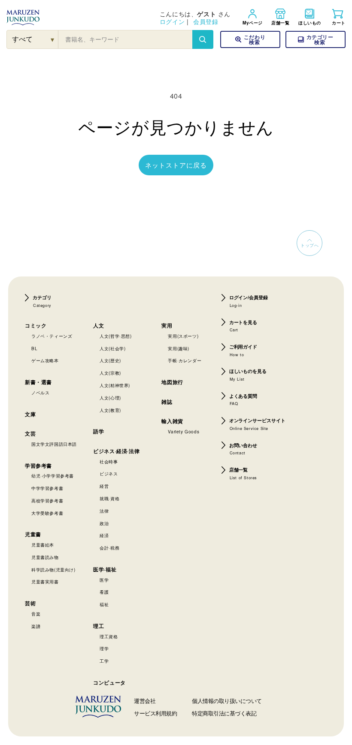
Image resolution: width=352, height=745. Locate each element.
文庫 (30, 414)
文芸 (30, 433)
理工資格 (109, 637)
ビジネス (109, 474)
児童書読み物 (45, 557)
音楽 (35, 614)
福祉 (104, 604)
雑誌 (166, 402)
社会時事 (109, 462)
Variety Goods (183, 432)
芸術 (30, 603)
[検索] (202, 39)
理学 (104, 649)
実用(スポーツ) (183, 336)
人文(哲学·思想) (115, 336)
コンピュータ (109, 682)
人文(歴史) (110, 360)
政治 (104, 523)
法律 (104, 511)
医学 (104, 580)
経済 (104, 535)
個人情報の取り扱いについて (227, 701)
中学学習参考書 (47, 488)
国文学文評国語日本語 (54, 444)
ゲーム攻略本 (45, 360)
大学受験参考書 (47, 513)
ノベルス (40, 393)
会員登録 (205, 21)
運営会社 (144, 701)
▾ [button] (53, 39)
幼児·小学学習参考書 (52, 476)
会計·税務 (109, 548)
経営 (104, 486)
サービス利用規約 (155, 713)
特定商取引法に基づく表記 (224, 713)
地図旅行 (172, 382)
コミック (35, 325)
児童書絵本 (42, 545)
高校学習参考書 (47, 501)
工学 (104, 661)
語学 (98, 431)
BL (34, 348)
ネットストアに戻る (176, 164)
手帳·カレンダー (184, 360)
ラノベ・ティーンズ (51, 336)
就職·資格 (109, 499)
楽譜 (35, 626)
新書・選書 (38, 382)
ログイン (172, 21)
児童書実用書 (45, 582)
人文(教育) (110, 410)
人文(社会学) (112, 348)
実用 (166, 325)
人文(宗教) (110, 373)
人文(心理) (110, 398)
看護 (104, 592)
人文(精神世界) (115, 385)
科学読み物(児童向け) (53, 570)
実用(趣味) (178, 348)
